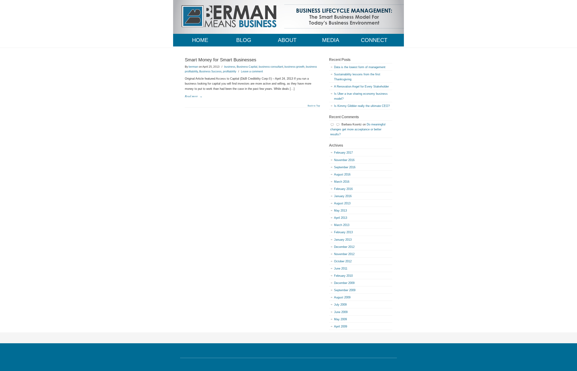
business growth (294, 66)
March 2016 (341, 181)
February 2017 (343, 152)
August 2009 (342, 297)
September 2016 (344, 167)
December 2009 (344, 283)
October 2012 (343, 261)
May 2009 (340, 319)
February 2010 (343, 275)
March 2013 (341, 225)
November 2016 (344, 160)
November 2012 (344, 254)
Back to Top (314, 106)
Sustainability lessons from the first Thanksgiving (357, 77)
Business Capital (247, 66)
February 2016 (343, 189)
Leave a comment (252, 71)
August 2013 (342, 203)
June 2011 (340, 268)
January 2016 (343, 196)
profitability (229, 71)
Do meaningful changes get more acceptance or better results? (357, 129)
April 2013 (340, 217)
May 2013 (340, 210)
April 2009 (340, 326)
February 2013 (343, 232)
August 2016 (342, 174)
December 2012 (344, 247)
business (229, 66)
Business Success (210, 71)
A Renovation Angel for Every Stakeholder (361, 86)
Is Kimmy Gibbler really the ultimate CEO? (362, 106)
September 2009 (344, 290)
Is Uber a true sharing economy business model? (361, 96)
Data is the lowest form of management (359, 67)
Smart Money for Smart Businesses (220, 59)
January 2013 (343, 239)
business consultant (271, 66)
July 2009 (340, 304)
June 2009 (341, 312)
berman (193, 66)
